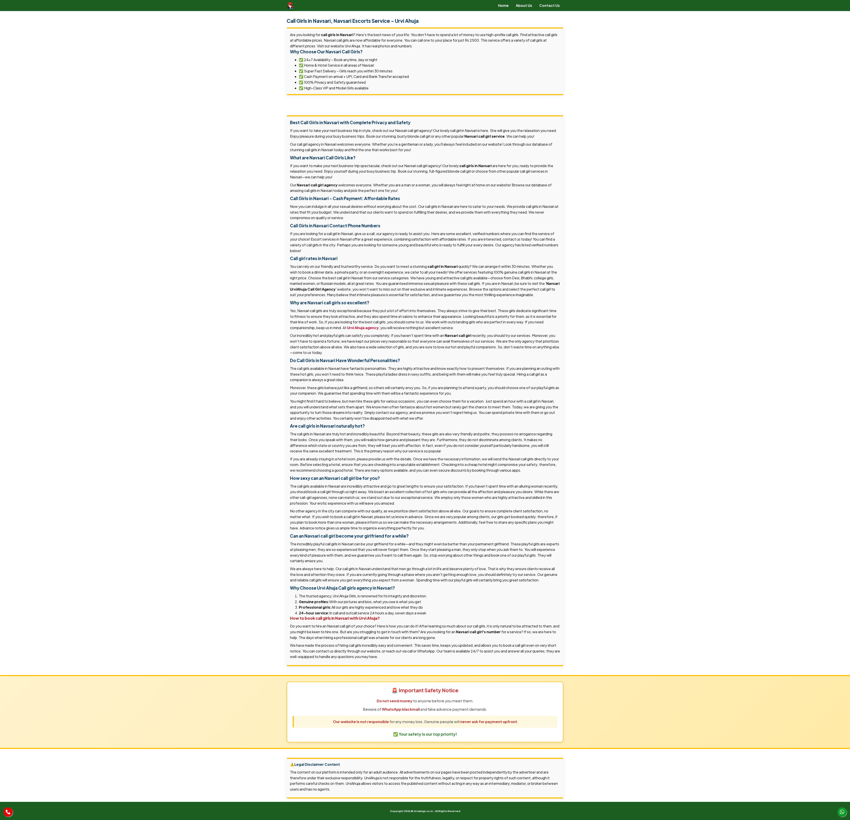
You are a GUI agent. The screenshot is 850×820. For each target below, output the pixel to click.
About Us (524, 5)
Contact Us (549, 5)
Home (503, 5)
